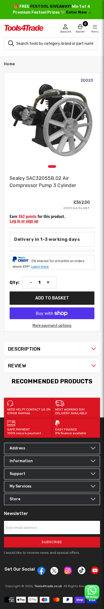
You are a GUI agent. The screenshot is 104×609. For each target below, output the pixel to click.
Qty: (14, 283)
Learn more (40, 267)
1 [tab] (52, 166)
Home (9, 64)
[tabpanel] (52, 120)
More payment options (52, 325)
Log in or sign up (24, 221)
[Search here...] (11, 43)
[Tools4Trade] (28, 29)
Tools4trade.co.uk (48, 586)
